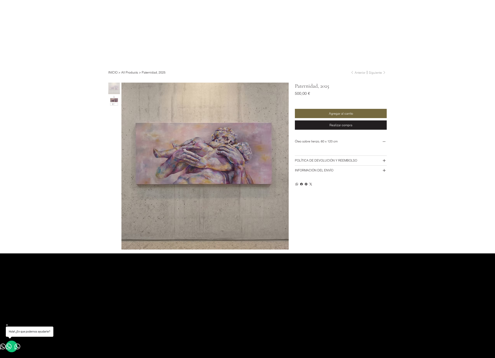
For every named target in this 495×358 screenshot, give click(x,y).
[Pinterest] (306, 184)
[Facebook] (301, 184)
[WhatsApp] (297, 184)
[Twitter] (311, 184)
